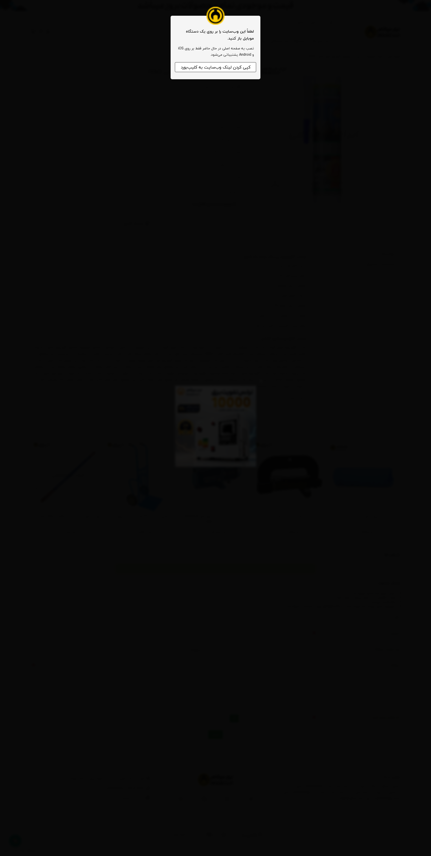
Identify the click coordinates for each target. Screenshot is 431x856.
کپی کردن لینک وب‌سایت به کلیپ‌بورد (216, 67)
